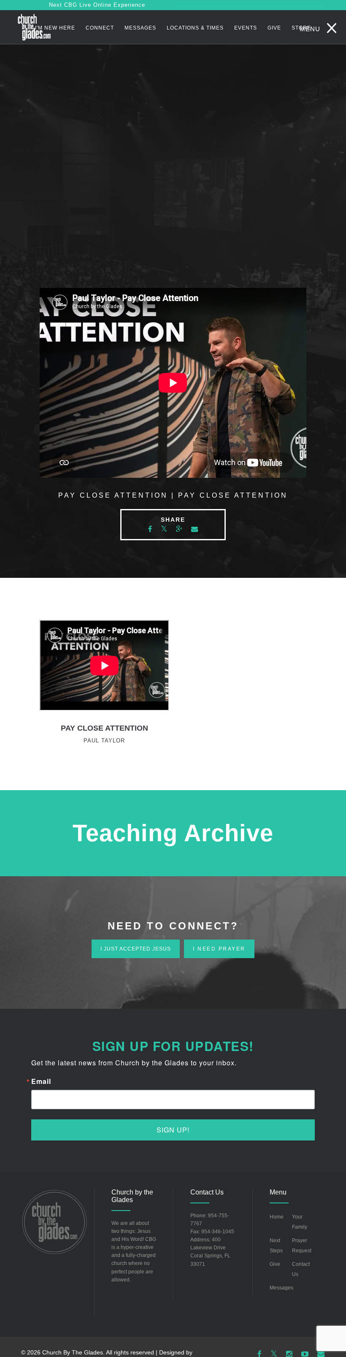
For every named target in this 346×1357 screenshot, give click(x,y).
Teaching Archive (173, 833)
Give (274, 28)
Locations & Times (195, 28)
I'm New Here (55, 28)
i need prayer (219, 949)
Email (41, 1081)
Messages (140, 28)
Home (277, 1217)
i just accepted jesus (135, 949)
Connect (100, 28)
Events (245, 28)
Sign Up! (173, 1130)
